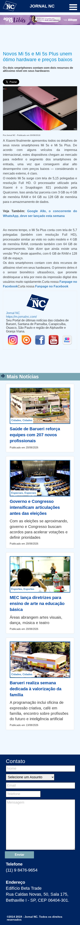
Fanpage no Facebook (51, 286)
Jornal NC (13, 313)
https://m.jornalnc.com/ (21, 316)
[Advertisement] (40, 37)
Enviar (19, 854)
